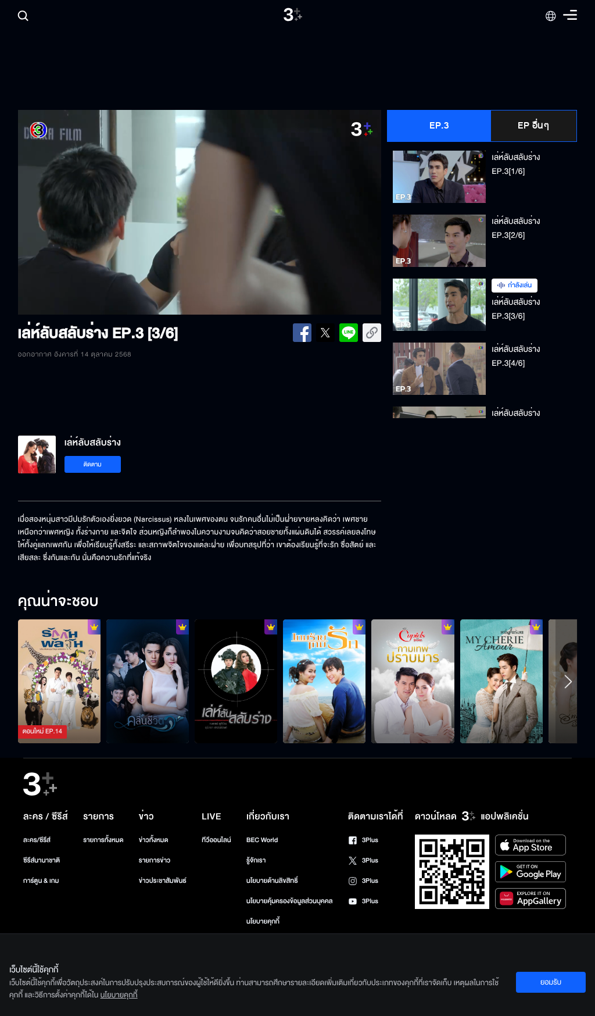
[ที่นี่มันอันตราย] (236, 681)
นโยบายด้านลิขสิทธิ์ (272, 880)
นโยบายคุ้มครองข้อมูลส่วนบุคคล (289, 901)
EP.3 (439, 125)
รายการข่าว (154, 860)
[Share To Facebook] (302, 332)
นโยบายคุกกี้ (262, 921)
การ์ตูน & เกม (41, 880)
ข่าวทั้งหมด (154, 840)
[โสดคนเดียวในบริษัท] (412, 681)
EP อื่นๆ (533, 125)
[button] (90, 212)
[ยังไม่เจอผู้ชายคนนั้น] (501, 681)
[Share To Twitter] (325, 332)
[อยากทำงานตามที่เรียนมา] (59, 681)
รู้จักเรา (256, 860)
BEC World (262, 840)
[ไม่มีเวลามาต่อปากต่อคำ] (147, 681)
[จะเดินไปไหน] (324, 681)
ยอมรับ (550, 982)
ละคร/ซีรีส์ (37, 840)
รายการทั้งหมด (103, 840)
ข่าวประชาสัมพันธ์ (163, 880)
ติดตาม (93, 464)
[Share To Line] (348, 332)
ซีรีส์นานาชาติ (41, 860)
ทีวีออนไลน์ (216, 840)
